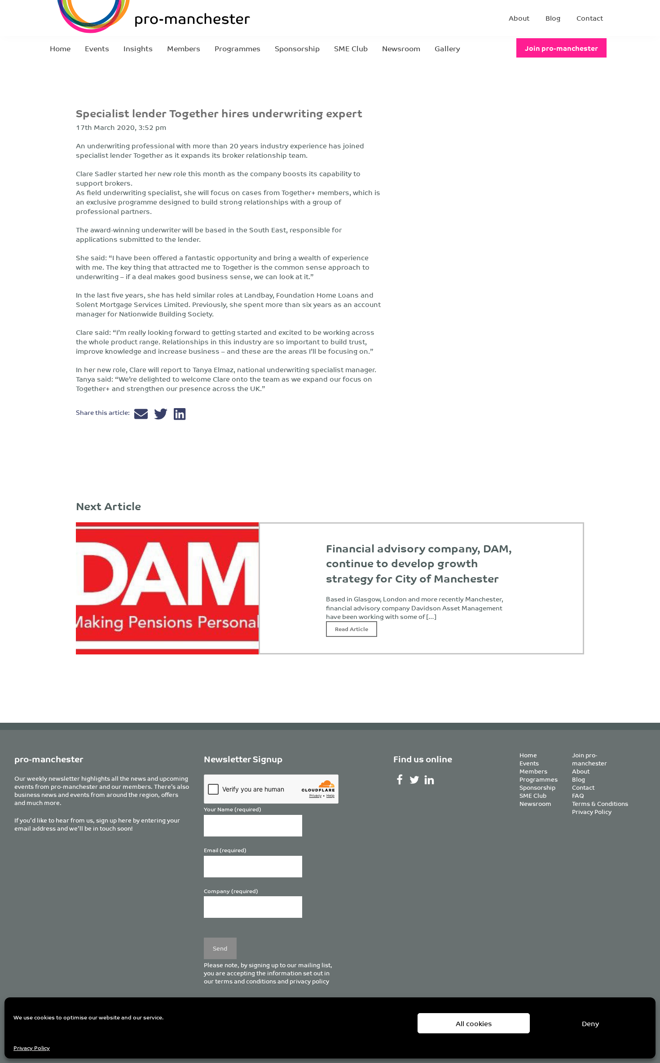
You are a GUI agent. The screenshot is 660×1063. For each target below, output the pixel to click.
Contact (589, 18)
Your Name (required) (232, 809)
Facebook (399, 779)
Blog (553, 18)
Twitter (414, 779)
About (519, 18)
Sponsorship (297, 48)
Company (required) (231, 891)
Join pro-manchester (561, 48)
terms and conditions (245, 981)
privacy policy (309, 981)
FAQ (578, 795)
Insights (138, 48)
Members (183, 48)
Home (60, 48)
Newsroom (401, 48)
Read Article (351, 628)
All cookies (474, 1023)
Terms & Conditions (600, 803)
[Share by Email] (142, 416)
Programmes (237, 48)
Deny (590, 1023)
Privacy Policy (31, 1047)
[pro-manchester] (126, 18)
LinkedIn (429, 779)
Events (97, 48)
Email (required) (225, 850)
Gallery (447, 48)
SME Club (351, 48)
